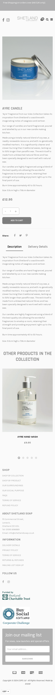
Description (14, 247)
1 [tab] (19, 458)
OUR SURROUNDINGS (12, 485)
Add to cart (17, 220)
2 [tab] (23, 458)
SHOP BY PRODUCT (11, 480)
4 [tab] (32, 458)
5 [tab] (36, 458)
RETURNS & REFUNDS (13, 560)
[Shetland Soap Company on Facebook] (4, 20)
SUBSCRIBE (27, 658)
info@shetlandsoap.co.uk (21, 533)
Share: (5, 235)
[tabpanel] (27, 408)
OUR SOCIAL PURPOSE (13, 490)
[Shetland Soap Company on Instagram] (8, 20)
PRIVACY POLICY (10, 550)
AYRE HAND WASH (27, 436)
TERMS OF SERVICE (11, 500)
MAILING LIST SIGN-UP (13, 565)
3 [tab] (27, 458)
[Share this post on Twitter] (20, 235)
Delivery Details (38, 247)
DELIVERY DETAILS (11, 545)
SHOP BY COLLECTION (13, 475)
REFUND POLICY (10, 505)
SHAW (27, 684)
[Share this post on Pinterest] (27, 235)
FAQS (4, 495)
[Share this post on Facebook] (14, 235)
